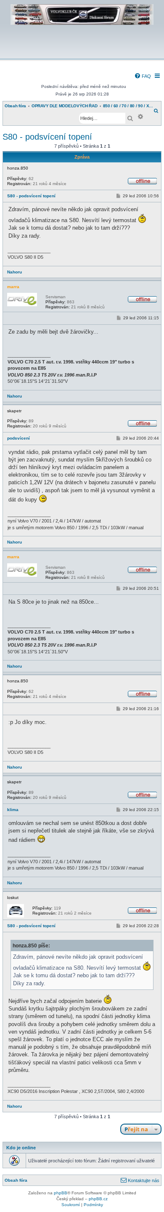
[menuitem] (142, 76)
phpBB (60, 1193)
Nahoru (14, 272)
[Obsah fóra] (82, 53)
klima (13, 809)
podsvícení (18, 438)
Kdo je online (21, 1147)
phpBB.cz (98, 1198)
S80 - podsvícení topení (47, 136)
